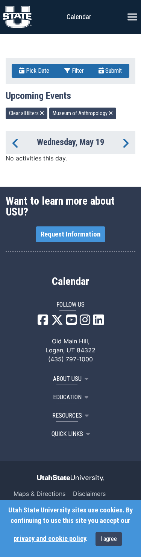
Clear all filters (24, 113)
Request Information (70, 234)
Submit (113, 70)
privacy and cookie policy (50, 539)
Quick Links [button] (67, 433)
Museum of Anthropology (81, 113)
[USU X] (57, 322)
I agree (108, 538)
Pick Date (36, 70)
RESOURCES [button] (67, 415)
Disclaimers (89, 493)
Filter (77, 70)
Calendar (70, 281)
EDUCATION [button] (67, 397)
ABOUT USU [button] (67, 378)
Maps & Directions (39, 493)
